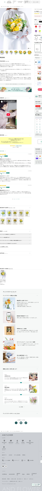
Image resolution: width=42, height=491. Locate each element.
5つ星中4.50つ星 (19, 145)
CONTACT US (34, 474)
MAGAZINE (12, 474)
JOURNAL (4, 474)
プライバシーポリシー (5, 481)
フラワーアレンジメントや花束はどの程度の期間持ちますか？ (12, 240)
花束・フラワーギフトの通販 (5, 6)
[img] (3, 154)
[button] (17, 199)
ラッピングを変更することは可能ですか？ (9, 234)
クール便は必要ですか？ (6, 237)
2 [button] (14, 199)
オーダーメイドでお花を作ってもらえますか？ (9, 243)
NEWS (28, 474)
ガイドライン (16, 142)
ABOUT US (18, 474)
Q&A (23, 474)
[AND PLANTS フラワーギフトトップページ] (9, 2)
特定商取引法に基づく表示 (13, 481)
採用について (20, 481)
